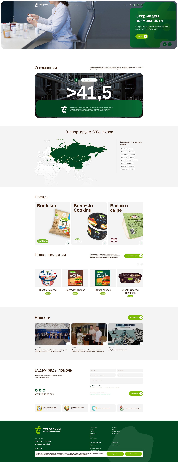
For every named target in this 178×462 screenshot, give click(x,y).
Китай (122, 160)
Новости (68, 5)
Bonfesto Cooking (116, 431)
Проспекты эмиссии (94, 450)
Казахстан (123, 151)
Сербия (132, 169)
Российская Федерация (126, 148)
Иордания (131, 166)
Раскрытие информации (95, 448)
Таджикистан (129, 163)
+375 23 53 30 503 (44, 394)
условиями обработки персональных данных (100, 394)
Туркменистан (124, 169)
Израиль (129, 160)
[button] (152, 26)
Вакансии (92, 435)
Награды (92, 431)
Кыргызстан (124, 157)
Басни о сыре (115, 433)
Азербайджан (124, 154)
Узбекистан (131, 151)
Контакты (88, 5)
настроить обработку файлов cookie (78, 454)
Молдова (133, 154)
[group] (48, 283)
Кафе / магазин (93, 438)
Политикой (53, 454)
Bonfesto (114, 429)
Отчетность (92, 446)
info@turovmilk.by (43, 444)
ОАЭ (122, 163)
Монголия (123, 166)
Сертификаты (93, 433)
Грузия (135, 160)
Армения (132, 157)
